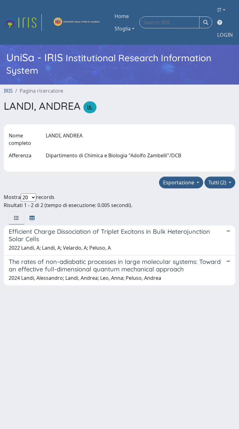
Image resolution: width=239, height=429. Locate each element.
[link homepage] (23, 22)
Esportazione (179, 182)
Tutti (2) (218, 182)
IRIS (8, 90)
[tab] (16, 217)
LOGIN (225, 34)
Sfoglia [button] (123, 28)
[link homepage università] (77, 22)
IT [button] (219, 10)
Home (122, 16)
